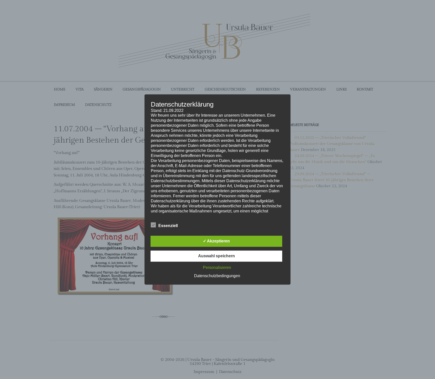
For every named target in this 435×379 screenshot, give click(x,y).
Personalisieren (217, 268)
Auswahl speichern (216, 256)
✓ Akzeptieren (216, 241)
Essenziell (168, 226)
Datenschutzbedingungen (217, 276)
